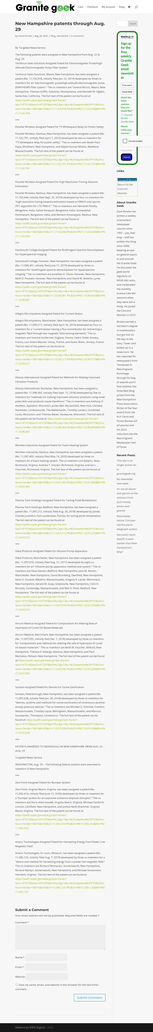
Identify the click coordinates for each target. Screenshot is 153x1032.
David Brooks (25, 35)
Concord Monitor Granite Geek (127, 118)
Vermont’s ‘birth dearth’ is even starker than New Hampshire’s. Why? (127, 543)
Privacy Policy (126, 150)
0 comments (77, 35)
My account (108, 7)
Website (20, 976)
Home (71, 7)
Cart (80, 7)
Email (19, 967)
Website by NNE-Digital (30, 1027)
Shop (122, 7)
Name (19, 957)
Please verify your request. (126, 129)
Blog (53, 35)
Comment (22, 922)
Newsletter (63, 35)
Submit (126, 157)
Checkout (92, 7)
